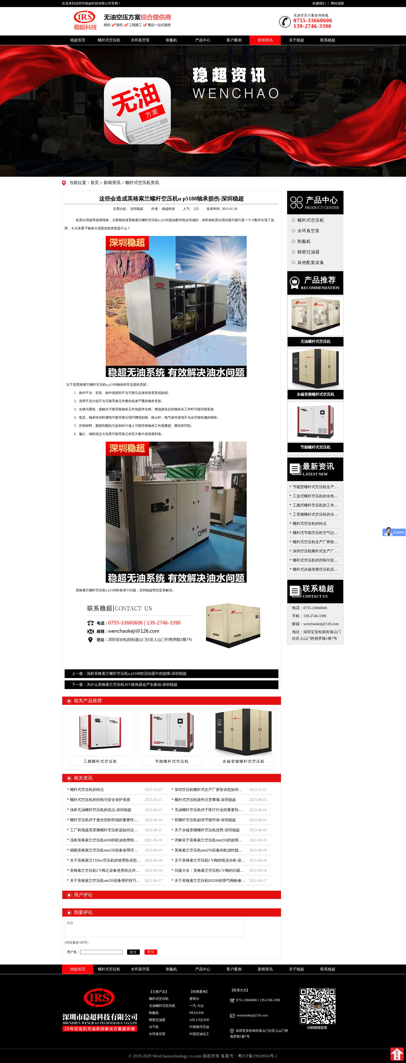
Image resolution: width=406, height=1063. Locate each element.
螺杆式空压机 (159, 998)
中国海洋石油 (199, 1027)
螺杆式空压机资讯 (141, 182)
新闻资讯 (111, 182)
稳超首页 (77, 40)
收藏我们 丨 (321, 3)
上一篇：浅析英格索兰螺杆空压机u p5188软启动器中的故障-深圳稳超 (129, 673)
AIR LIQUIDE (199, 1020)
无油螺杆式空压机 (162, 1006)
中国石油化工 (199, 1034)
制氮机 (154, 1013)
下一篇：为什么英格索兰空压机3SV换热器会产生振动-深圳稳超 (124, 684)
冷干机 (154, 1027)
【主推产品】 (159, 991)
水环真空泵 (157, 1034)
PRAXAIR (196, 1013)
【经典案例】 (199, 991)
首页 (95, 182)
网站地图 (337, 3)
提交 (133, 952)
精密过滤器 (157, 1020)
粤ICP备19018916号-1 (257, 1056)
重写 (150, 952)
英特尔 (194, 998)
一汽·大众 (196, 1006)
